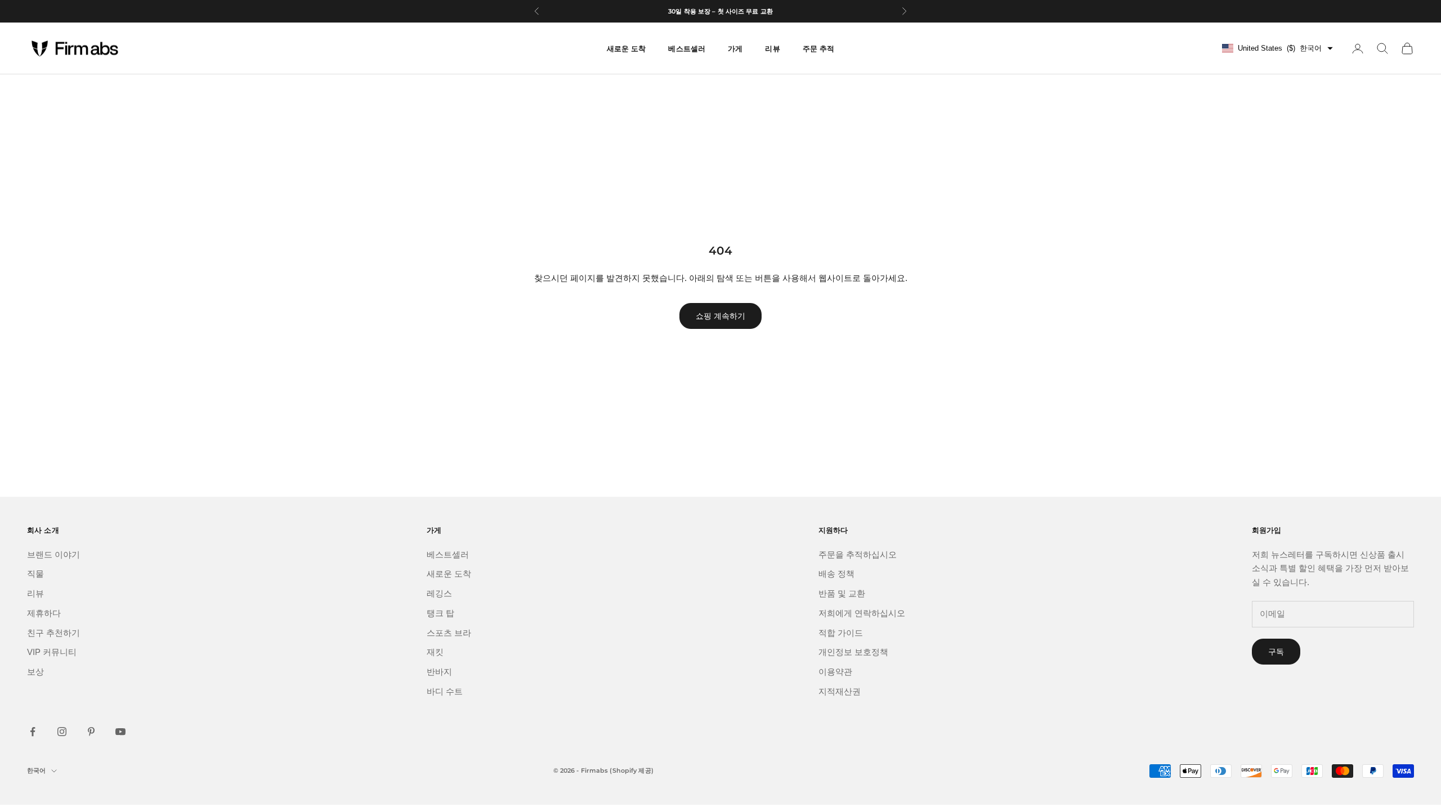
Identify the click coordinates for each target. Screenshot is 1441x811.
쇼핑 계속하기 (720, 315)
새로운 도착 (626, 48)
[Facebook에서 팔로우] (32, 731)
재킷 (435, 652)
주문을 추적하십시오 (857, 554)
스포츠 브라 (449, 633)
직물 (35, 573)
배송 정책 (836, 573)
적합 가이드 (840, 633)
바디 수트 (445, 691)
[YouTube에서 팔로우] (120, 731)
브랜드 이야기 (53, 554)
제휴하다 (44, 613)
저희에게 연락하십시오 (861, 613)
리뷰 (35, 593)
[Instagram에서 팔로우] (62, 731)
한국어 (36, 770)
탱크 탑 (440, 613)
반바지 (439, 671)
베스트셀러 (448, 554)
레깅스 (439, 593)
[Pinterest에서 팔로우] (91, 731)
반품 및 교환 (841, 593)
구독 (1276, 651)
